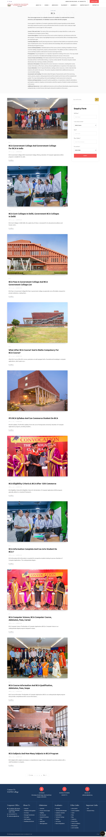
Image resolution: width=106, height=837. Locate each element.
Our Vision (26, 812)
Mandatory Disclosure (29, 821)
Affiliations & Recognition (29, 810)
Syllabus (57, 819)
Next (44, 775)
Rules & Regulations (60, 823)
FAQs (41, 819)
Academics (74, 5)
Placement (64, 5)
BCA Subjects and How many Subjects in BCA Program (33, 753)
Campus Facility (84, 5)
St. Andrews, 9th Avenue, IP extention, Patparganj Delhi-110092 (14, 810)
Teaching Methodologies (61, 810)
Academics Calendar (60, 812)
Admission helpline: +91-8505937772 (76, 1)
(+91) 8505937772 (13, 814)
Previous (31, 775)
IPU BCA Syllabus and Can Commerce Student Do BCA (33, 418)
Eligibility (42, 812)
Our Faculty (58, 821)
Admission (55, 5)
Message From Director (29, 815)
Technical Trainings (60, 817)
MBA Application (43, 823)
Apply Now (94, 1)
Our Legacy (26, 817)
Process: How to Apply (45, 810)
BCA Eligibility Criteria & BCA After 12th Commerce (32, 484)
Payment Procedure (44, 817)
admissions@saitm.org (14, 816)
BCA (10, 142)
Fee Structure (43, 815)
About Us (38, 5)
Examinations (59, 815)
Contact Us (95, 5)
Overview (26, 808)
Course (46, 5)
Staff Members (27, 819)
